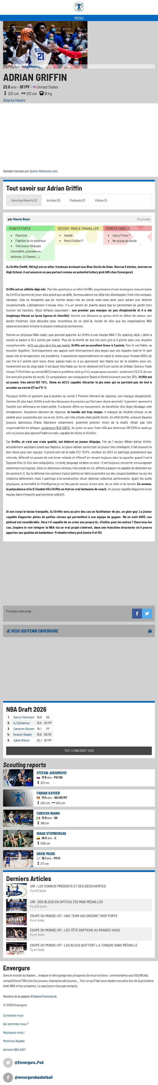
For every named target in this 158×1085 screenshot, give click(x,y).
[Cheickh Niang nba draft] (18, 818)
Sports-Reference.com (43, 171)
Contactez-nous (13, 1015)
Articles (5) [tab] (53, 200)
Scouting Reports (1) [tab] (24, 200)
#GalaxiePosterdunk (43, 996)
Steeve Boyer (21, 219)
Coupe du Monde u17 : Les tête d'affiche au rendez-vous (75, 930)
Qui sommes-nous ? (16, 1024)
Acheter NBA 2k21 (14, 1049)
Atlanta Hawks (14, 100)
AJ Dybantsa (21, 723)
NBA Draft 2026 (26, 709)
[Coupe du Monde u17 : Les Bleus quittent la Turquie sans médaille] (16, 948)
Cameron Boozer (24, 728)
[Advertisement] (79, 134)
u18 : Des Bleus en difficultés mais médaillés (66, 901)
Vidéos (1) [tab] (101, 200)
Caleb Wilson (21, 740)
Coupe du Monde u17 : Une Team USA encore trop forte (73, 915)
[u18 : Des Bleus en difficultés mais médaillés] (16, 905)
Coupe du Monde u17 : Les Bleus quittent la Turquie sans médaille (83, 945)
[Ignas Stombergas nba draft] (18, 838)
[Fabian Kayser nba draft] (18, 797)
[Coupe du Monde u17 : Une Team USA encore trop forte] (16, 919)
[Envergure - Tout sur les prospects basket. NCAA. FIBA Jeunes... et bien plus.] (79, 7)
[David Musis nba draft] (18, 858)
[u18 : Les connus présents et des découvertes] (16, 890)
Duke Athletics (30, 66)
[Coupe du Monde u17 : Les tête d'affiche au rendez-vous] (16, 933)
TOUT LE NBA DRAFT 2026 (79, 750)
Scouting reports (24, 764)
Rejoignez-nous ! (14, 1032)
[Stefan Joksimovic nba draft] (18, 777)
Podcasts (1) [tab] (77, 200)
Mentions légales (14, 1041)
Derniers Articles (28, 878)
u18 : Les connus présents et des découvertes (68, 886)
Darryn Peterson (23, 717)
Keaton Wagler (22, 734)
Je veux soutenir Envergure (32, 630)
